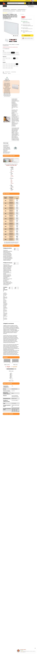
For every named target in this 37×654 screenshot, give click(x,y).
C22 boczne (13, 54)
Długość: (4, 62)
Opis (3, 71)
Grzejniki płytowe (13, 9)
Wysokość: (4, 56)
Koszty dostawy (13, 71)
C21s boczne (9, 54)
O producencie (5, 73)
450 (6, 58)
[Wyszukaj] (25, 3)
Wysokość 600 (18, 10)
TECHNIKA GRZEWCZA (6, 9)
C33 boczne (17, 54)
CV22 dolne (12, 52)
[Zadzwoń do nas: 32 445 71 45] (27, 6)
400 (3, 60)
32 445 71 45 (30, 5)
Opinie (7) (9, 73)
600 (14, 58)
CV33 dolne (16, 52)
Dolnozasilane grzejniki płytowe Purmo (9, 10)
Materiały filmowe (7, 71)
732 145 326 (31, 6)
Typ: (3, 50)
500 (9, 58)
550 (11, 58)
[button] (29, 3)
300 (3, 58)
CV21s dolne (8, 52)
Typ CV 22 (23, 10)
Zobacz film (16, 35)
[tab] (3, 72)
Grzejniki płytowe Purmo (21, 9)
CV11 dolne (4, 52)
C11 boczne (4, 54)
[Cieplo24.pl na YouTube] (32, 0)
